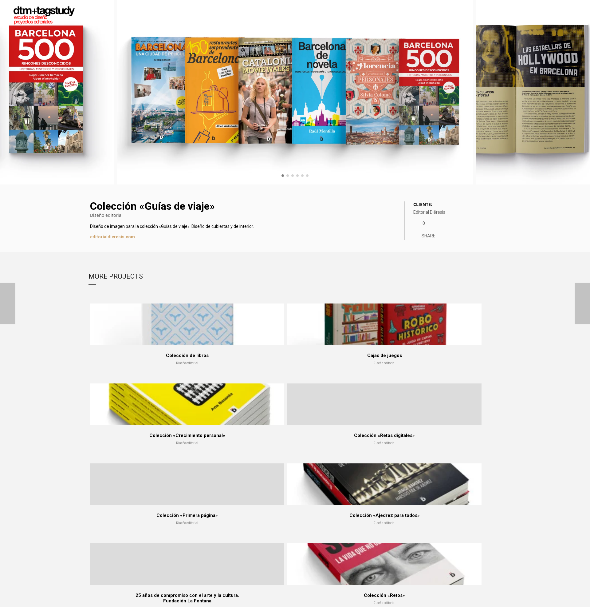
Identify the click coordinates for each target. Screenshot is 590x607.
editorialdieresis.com (112, 236)
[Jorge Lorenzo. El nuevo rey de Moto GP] (582, 303)
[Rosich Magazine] (7, 303)
